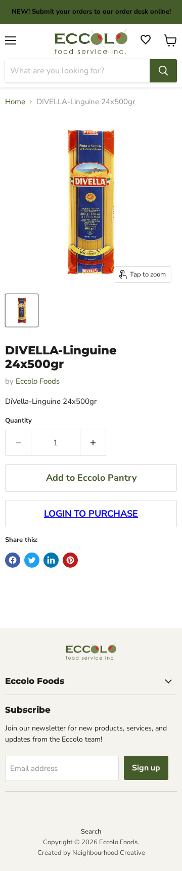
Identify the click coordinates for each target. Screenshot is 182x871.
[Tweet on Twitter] (31, 560)
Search (91, 831)
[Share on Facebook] (12, 560)
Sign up (146, 767)
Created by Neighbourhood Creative (91, 852)
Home (15, 102)
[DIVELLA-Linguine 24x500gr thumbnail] (22, 310)
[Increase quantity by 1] (93, 443)
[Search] (163, 70)
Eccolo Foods (38, 381)
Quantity (18, 421)
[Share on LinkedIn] (51, 560)
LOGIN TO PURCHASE (91, 514)
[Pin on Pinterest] (70, 560)
